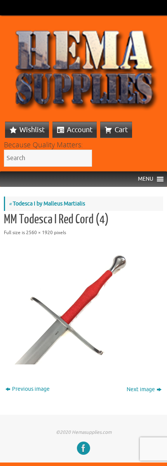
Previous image (31, 389)
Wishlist (32, 130)
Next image (141, 389)
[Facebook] (83, 448)
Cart (121, 130)
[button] (145, 179)
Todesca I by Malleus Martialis (47, 203)
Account (79, 130)
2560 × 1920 (39, 233)
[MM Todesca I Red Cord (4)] (83, 305)
